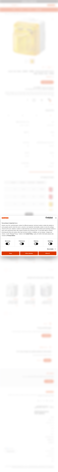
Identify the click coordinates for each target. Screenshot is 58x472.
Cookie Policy (29, 233)
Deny (10, 253)
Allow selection (29, 253)
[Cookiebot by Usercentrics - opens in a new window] (46, 218)
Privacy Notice (11, 235)
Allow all (47, 253)
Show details (50, 249)
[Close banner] (55, 217)
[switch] (22, 244)
